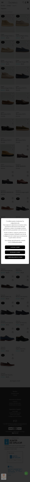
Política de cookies (17, 242)
